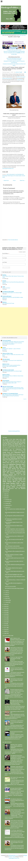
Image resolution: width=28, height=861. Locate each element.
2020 (8, 442)
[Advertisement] (14, 321)
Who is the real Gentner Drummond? (14, 58)
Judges (10, 462)
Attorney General (14, 445)
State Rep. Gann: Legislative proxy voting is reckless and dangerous (16, 746)
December (7, 499)
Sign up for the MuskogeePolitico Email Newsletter (14, 51)
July (6, 590)
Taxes (7, 485)
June (6, 592)
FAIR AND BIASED (6, 359)
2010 (14, 439)
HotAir (3, 286)
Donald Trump (6, 452)
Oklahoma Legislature (15, 473)
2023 (5, 604)
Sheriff (10, 478)
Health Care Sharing (21, 459)
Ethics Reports (16, 455)
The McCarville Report (6, 296)
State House (7, 481)
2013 (5, 623)
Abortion (5, 445)
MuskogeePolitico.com (13, 855)
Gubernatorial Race (15, 458)
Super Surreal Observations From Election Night (12, 292)
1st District (6, 439)
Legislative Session (14, 464)
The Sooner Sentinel (6, 340)
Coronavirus (6, 450)
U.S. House (17, 485)
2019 (4, 442)
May (6, 594)
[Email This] (3, 172)
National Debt (20, 470)
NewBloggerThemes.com (14, 858)
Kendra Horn (17, 462)
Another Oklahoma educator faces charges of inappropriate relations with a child (11, 382)
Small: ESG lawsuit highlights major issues (13, 574)
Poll (21, 474)
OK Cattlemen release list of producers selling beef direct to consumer (17, 800)
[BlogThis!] (4, 172)
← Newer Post (6, 180)
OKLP (11, 471)
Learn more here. (22, 35)
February (7, 600)
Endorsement (12, 174)
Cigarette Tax (20, 446)
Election (5, 454)
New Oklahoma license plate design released (14, 588)
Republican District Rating (20, 475)
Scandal (4, 478)
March (6, 598)
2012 (20, 439)
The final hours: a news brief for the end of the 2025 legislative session (16, 722)
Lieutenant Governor (8, 466)
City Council (5, 447)
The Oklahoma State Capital (8, 291)
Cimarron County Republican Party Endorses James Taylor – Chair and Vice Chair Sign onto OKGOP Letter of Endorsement (13, 388)
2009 (5, 631)
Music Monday (12, 468)
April (6, 596)
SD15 (14, 175)
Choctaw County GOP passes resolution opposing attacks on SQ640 (16, 669)
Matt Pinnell (19, 467)
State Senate (18, 175)
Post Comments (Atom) (13, 239)
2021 (5, 608)
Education (17, 452)
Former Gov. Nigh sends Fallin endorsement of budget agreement (16, 658)
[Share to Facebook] (7, 172)
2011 (5, 627)
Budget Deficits (12, 446)
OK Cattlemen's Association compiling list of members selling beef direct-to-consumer (18, 757)
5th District (8, 443)
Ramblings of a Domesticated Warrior (10, 393)
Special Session (7, 480)
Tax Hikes (22, 483)
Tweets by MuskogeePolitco (14, 431)
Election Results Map (17, 454)
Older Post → (22, 180)
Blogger (25, 855)
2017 (16, 441)
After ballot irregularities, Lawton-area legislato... (15, 529)
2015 (5, 619)
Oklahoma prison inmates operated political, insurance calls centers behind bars (11, 366)
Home (14, 180)
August (6, 507)
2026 (5, 493)
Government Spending (16, 457)
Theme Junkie (12, 856)
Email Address (5, 253)
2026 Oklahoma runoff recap (8, 303)
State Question (21, 481)
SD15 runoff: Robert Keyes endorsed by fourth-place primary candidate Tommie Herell (13, 69)
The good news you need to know (14, 49)
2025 (5, 495)
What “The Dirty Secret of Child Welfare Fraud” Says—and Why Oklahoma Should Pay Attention (13, 395)
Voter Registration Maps (11, 488)
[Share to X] (5, 172)
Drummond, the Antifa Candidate (14, 59)
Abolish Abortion (19, 443)
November (7, 501)
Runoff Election (8, 477)
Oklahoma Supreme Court (10, 474)
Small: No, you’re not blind (10, 586)
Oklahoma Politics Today (7, 353)
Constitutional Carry (7, 449)
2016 (10, 441)
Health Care (11, 460)
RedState (4, 275)
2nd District (22, 442)
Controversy (19, 449)
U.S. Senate (7, 487)
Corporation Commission (17, 450)
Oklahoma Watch (5, 374)
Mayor (4, 468)
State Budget (18, 480)
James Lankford (14, 461)
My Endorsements (10, 470)
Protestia (4, 280)
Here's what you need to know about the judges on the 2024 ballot (16, 680)
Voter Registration (20, 487)
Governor (5, 458)
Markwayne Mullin (7, 467)
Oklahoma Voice (5, 364)
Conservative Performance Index (16, 447)
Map (20, 466)
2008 (5, 633)
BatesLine (4, 302)
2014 (4, 441)
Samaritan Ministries (19, 477)
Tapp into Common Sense (7, 386)
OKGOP (4, 471)
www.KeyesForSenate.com (7, 168)
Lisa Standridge (18, 174)
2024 (8, 174)
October (7, 503)
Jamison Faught (18, 72)
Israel (6, 461)
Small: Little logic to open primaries (12, 546)
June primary (19, 79)
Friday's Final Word (6, 287)
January (6, 602)
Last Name (4, 262)
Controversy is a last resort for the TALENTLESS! (12, 360)
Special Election (18, 478)
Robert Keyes (10, 175)
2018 (21, 441)
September (7, 505)
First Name (4, 258)
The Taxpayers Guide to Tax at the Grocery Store (15, 530)
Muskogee (22, 468)
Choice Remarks (5, 380)
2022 (14, 442)
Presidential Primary (8, 475)
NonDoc (4, 347)
